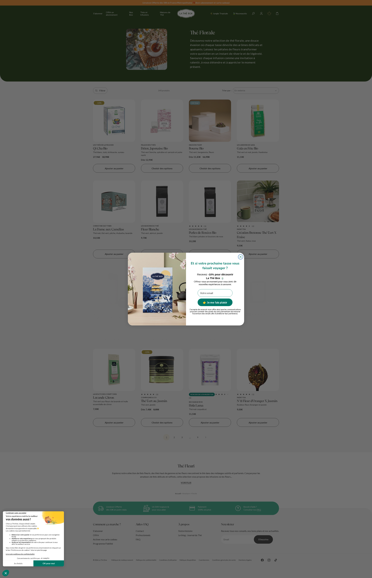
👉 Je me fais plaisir (215, 302)
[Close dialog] (240, 256)
